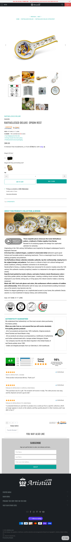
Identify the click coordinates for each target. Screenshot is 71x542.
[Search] (62, 4)
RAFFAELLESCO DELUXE (12, 116)
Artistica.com (10, 530)
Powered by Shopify (8, 538)
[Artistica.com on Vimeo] (40, 512)
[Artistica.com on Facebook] (30, 512)
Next (39, 16)
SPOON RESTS (11, 201)
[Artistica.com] (35, 4)
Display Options (14, 426)
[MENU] (1, 4)
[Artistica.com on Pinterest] (37, 512)
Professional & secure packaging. (13, 139)
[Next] (65, 45)
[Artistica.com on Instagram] (33, 512)
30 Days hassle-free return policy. (13, 138)
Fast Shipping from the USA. (12, 136)
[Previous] (5, 45)
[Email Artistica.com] (27, 512)
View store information (11, 194)
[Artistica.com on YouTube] (43, 512)
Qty (5, 172)
